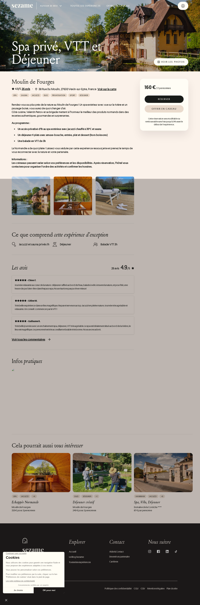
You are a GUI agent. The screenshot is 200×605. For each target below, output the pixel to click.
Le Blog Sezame (76, 556)
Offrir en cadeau (164, 108)
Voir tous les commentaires (28, 339)
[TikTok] (176, 551)
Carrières (113, 561)
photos (173, 61)
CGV (143, 588)
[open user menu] (183, 6)
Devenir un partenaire (119, 556)
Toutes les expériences (85, 5)
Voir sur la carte (107, 89)
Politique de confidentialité (118, 588)
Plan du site (172, 588)
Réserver (164, 99)
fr (168, 5)
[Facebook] (158, 551)
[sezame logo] (22, 6)
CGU (136, 588)
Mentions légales (155, 588)
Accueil (72, 551)
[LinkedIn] (167, 551)
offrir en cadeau (118, 5)
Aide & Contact (116, 551)
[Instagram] (149, 551)
